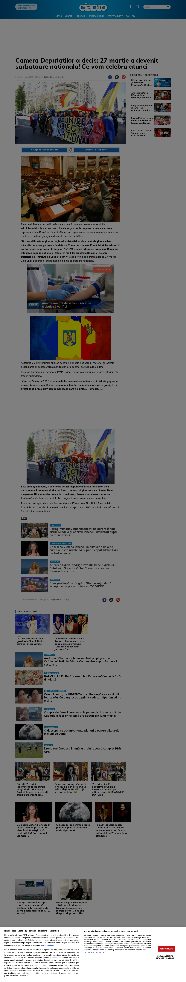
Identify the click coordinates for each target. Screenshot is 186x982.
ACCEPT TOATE (166, 949)
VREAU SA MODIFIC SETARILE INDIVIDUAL (165, 957)
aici (22, 965)
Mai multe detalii (47, 945)
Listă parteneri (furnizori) (94, 952)
